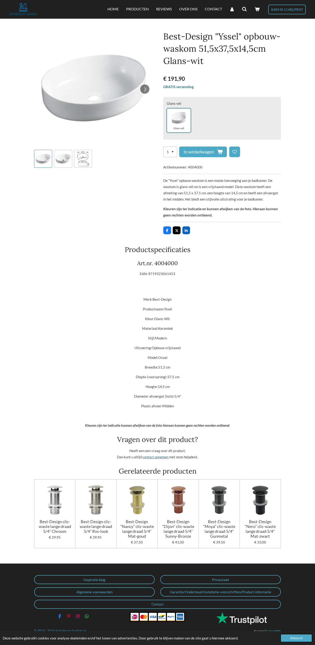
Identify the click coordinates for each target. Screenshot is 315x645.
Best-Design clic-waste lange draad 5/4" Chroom (55, 526)
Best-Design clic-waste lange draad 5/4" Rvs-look (96, 526)
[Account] (232, 9)
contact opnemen (156, 457)
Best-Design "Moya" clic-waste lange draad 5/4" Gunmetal (219, 529)
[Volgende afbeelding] (144, 89)
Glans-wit (174, 103)
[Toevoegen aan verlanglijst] (234, 152)
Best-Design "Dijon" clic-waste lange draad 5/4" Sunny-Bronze (178, 529)
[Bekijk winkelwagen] (257, 9)
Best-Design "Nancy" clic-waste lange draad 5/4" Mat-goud (137, 529)
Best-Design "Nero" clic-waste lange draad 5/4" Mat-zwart (260, 529)
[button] (43, 159)
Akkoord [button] (296, 638)
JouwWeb (275, 630)
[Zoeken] (244, 9)
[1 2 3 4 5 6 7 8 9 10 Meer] (170, 152)
